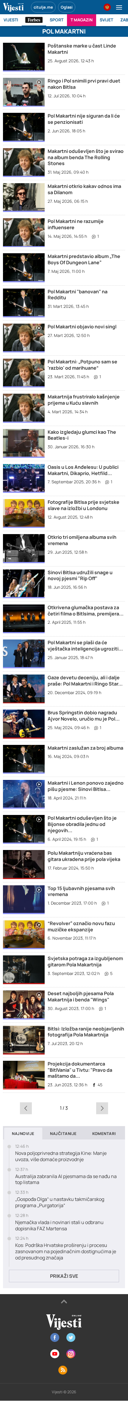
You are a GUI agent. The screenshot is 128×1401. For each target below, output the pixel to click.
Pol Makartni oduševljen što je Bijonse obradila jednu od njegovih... (82, 824)
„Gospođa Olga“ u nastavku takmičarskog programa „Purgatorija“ (59, 1202)
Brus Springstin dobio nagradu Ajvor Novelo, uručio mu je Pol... (84, 715)
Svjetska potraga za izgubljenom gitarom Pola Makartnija (85, 961)
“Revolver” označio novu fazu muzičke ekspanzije (81, 926)
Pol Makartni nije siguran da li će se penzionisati (84, 119)
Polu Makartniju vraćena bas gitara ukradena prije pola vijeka (84, 856)
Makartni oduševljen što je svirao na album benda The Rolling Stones (86, 157)
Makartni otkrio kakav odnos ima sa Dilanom (84, 189)
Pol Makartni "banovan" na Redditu (77, 294)
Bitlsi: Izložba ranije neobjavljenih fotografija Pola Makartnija (86, 1031)
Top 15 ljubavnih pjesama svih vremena (81, 891)
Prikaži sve (64, 1276)
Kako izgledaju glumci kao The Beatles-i (82, 435)
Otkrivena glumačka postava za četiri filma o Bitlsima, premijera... (86, 610)
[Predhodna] (26, 1108)
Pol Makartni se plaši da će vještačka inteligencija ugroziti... (85, 645)
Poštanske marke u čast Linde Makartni (82, 48)
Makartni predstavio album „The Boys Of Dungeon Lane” (84, 259)
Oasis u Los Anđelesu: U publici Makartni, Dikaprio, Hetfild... (83, 470)
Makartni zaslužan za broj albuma (85, 748)
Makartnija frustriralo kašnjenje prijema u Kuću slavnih (84, 399)
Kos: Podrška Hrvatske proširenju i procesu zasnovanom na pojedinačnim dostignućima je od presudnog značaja (65, 1251)
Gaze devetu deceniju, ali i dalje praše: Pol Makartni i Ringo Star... (85, 680)
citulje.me (43, 7)
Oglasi (67, 7)
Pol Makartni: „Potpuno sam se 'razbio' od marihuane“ (82, 364)
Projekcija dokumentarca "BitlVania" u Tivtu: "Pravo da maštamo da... (80, 1069)
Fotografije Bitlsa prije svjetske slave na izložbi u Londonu (83, 505)
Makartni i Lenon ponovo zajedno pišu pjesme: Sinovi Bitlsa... (86, 786)
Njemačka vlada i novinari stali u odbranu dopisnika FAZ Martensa (59, 1225)
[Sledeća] (102, 1108)
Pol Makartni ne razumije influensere (76, 224)
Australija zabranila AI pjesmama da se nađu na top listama (66, 1179)
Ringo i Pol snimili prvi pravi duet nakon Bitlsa (84, 83)
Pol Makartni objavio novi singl (82, 326)
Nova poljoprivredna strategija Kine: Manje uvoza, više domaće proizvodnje (61, 1156)
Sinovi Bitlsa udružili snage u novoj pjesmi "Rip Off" (80, 575)
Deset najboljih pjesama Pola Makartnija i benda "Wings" (81, 996)
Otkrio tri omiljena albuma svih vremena (82, 540)
